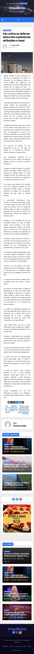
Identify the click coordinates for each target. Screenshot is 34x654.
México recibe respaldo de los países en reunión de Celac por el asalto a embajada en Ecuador (23, 410)
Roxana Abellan (20, 487)
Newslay (26, 640)
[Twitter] (17, 499)
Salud (24, 646)
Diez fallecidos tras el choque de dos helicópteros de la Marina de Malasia (11, 409)
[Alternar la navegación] (18, 20)
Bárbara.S (22, 617)
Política (7, 610)
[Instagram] (20, 499)
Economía (7, 551)
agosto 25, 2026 (11, 558)
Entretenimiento (9, 591)
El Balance (5, 646)
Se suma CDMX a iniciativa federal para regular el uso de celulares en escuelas (17, 556)
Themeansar (17, 642)
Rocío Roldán (19, 451)
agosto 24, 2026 (11, 617)
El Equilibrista (17, 8)
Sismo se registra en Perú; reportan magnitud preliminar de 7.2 (16, 485)
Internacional (7, 30)
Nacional (11, 646)
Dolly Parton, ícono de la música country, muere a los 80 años (16, 596)
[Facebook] (13, 499)
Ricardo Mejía (15, 45)
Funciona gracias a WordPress (12, 640)
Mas (20, 650)
